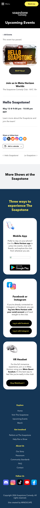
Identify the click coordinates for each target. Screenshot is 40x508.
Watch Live (31, 4)
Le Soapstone (30, 155)
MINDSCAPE (26, 502)
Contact (20, 467)
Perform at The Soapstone (20, 435)
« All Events (7, 34)
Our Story (20, 451)
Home (20, 411)
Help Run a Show (20, 439)
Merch (20, 423)
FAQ (20, 463)
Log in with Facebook (21, 323)
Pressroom (20, 455)
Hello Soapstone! (11, 155)
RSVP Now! (20, 71)
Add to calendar (13, 146)
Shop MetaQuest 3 (17, 383)
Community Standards (20, 459)
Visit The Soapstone (20, 415)
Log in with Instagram (21, 331)
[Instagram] (17, 139)
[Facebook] (5, 139)
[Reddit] (13, 139)
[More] (25, 139)
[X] (9, 139)
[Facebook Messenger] (21, 139)
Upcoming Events (20, 419)
